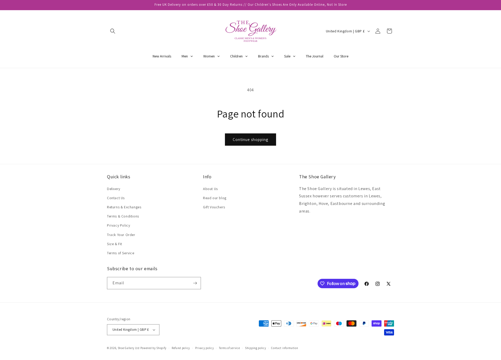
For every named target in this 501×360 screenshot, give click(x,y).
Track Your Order (121, 234)
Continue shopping (250, 139)
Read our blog (214, 198)
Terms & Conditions (123, 216)
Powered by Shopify (153, 348)
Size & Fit (114, 243)
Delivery (113, 188)
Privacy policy (204, 348)
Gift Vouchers (214, 207)
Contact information (284, 348)
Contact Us (116, 198)
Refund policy (181, 348)
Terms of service (229, 348)
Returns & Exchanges (124, 207)
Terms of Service (120, 253)
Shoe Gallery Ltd (129, 348)
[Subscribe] (195, 283)
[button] (112, 31)
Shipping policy (255, 348)
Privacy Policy (118, 225)
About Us (210, 188)
